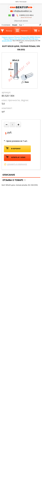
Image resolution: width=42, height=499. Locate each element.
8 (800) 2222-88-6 (26, 16)
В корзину (15, 148)
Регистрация (22, 1)
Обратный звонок (21, 21)
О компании (6, 25)
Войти (17, 1)
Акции (14, 25)
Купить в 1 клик (18, 157)
